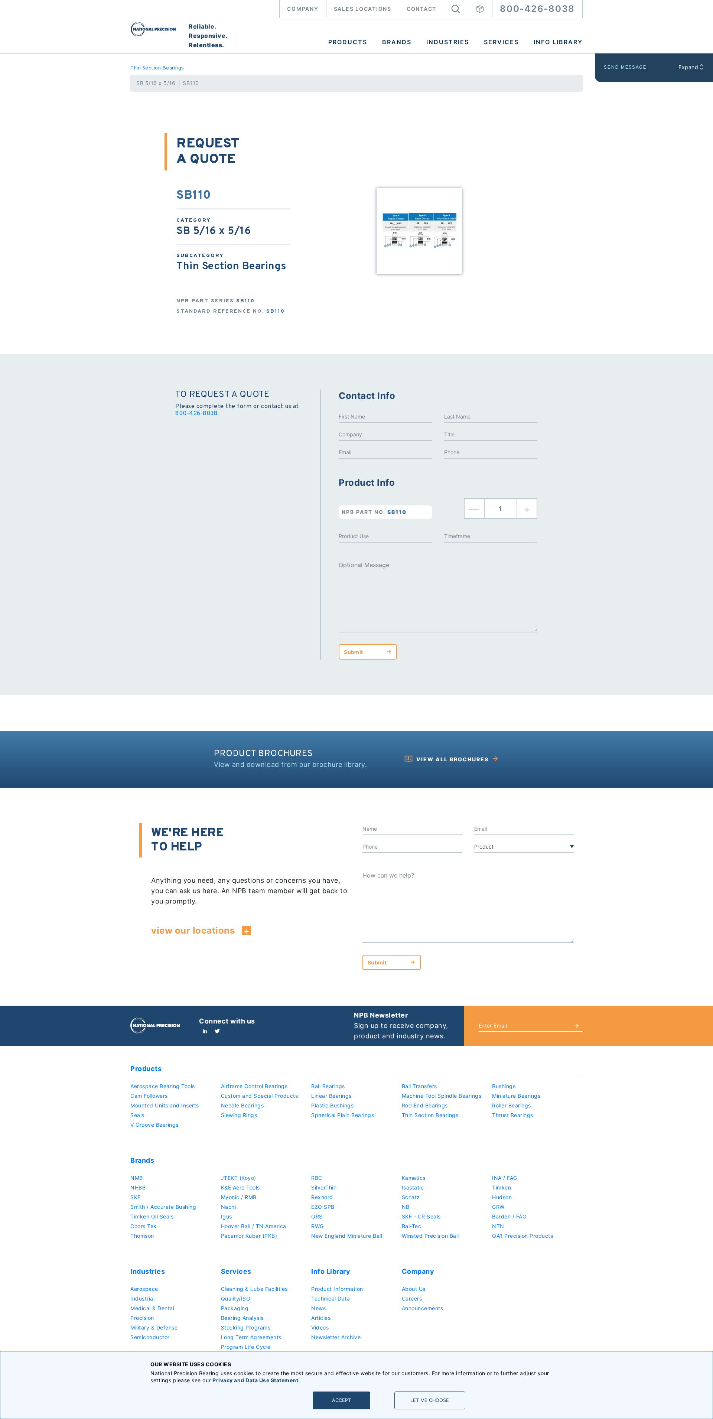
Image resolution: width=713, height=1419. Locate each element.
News (318, 1308)
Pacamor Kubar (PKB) (249, 1236)
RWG (317, 1226)
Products (347, 42)
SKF (135, 1197)
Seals (137, 1115)
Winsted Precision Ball (430, 1236)
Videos (320, 1327)
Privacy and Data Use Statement (255, 1380)
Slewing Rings (239, 1115)
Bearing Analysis (242, 1318)
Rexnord (322, 1197)
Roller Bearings (511, 1105)
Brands (396, 42)
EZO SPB (323, 1207)
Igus (226, 1216)
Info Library (558, 42)
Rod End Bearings (425, 1105)
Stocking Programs (246, 1327)
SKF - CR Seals (421, 1216)
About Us (414, 1289)
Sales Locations (362, 9)
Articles (321, 1318)
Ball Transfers (419, 1086)
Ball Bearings (328, 1086)
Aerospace (144, 1289)
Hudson (502, 1197)
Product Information (337, 1289)
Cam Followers (149, 1096)
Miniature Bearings (516, 1096)
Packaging (235, 1308)
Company (302, 9)
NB (406, 1207)
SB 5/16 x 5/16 (155, 83)
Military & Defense (154, 1327)
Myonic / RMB (239, 1197)
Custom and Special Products (259, 1096)
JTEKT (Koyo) (238, 1178)
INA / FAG (504, 1178)
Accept (341, 1400)
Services (501, 42)
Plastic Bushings (332, 1105)
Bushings (503, 1086)
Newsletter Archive (336, 1337)
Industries (447, 42)
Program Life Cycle (246, 1347)
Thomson (142, 1236)
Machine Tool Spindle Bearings (442, 1096)
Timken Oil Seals (151, 1216)
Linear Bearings (331, 1096)
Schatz (411, 1197)
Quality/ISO (236, 1298)
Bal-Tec (411, 1226)
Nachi (228, 1207)
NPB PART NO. (374, 512)
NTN (498, 1226)
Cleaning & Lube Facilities (254, 1289)
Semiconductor (150, 1337)
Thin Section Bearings (157, 68)
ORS (317, 1216)
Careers (412, 1298)
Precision (142, 1318)
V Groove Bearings (154, 1125)
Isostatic (413, 1187)
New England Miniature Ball (346, 1236)
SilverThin (323, 1187)
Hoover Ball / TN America (253, 1226)
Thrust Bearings (512, 1115)
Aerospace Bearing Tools (162, 1086)
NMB (136, 1178)
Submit (353, 652)
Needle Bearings (242, 1105)
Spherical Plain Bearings (342, 1115)
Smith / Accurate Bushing (163, 1207)
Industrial (142, 1298)
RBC (316, 1178)
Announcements (422, 1308)
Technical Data (330, 1298)
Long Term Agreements (251, 1337)
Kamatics (414, 1178)
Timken (501, 1187)
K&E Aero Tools (240, 1187)
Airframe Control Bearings (254, 1086)
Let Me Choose (429, 1400)
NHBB (138, 1187)
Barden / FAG (509, 1216)
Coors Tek (143, 1226)
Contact (421, 9)
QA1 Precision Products (522, 1236)
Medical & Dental (152, 1308)
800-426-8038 (537, 8)
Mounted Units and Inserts (164, 1105)
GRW (498, 1207)
